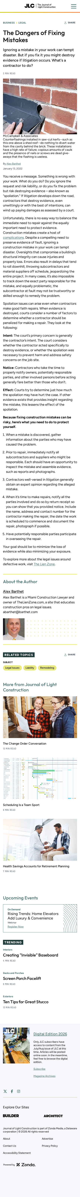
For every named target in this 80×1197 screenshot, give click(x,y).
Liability (29, 667)
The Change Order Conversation (24, 743)
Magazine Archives (44, 1076)
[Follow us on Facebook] (12, 1091)
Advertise (47, 1138)
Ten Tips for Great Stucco (25, 1001)
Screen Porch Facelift (22, 978)
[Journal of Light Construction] (40, 6)
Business (9, 23)
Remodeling (47, 667)
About (6, 1138)
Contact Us (9, 1145)
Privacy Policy (50, 1145)
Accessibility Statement (17, 1153)
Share (71, 22)
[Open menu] (73, 6)
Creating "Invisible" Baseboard (30, 955)
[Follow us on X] (5, 1091)
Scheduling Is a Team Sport (21, 805)
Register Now (16, 926)
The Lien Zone (44, 564)
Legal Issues (12, 667)
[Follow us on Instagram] (18, 1091)
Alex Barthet (14, 163)
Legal (22, 23)
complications (13, 237)
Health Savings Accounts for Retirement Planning (36, 866)
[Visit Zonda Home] (19, 1164)
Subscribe (39, 1069)
